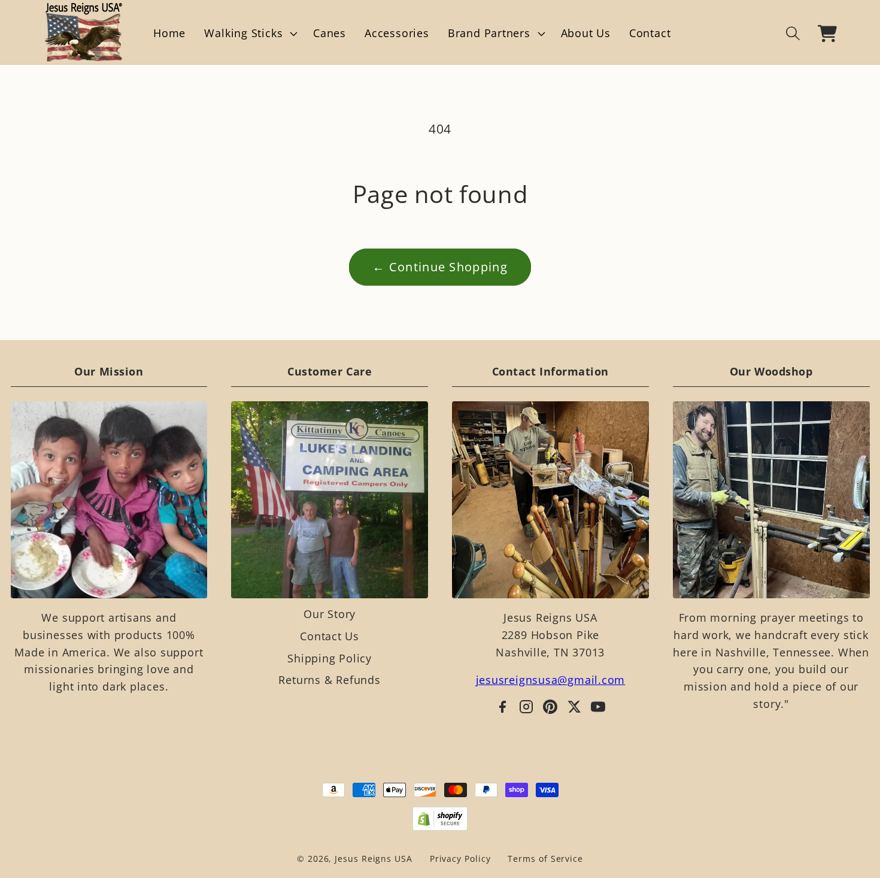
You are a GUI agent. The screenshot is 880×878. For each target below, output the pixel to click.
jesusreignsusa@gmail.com (551, 680)
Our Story (330, 614)
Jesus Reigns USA (373, 858)
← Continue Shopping (440, 267)
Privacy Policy (460, 858)
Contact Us (329, 636)
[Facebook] (502, 707)
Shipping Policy (329, 658)
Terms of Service (545, 858)
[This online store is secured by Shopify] (440, 819)
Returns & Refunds (329, 680)
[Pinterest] (550, 707)
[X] (574, 707)
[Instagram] (526, 707)
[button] (249, 33)
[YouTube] (598, 707)
